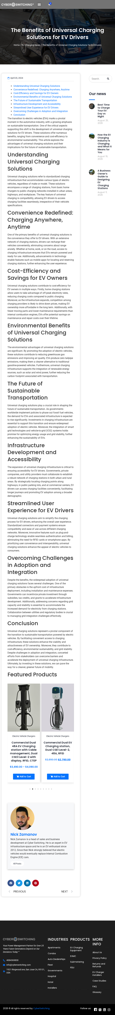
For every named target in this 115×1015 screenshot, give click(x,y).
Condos (52, 953)
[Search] (108, 78)
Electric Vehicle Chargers (28, 736)
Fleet (50, 964)
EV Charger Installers (98, 973)
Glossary (97, 992)
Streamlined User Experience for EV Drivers (35, 107)
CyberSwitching (41, 1008)
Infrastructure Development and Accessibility (37, 104)
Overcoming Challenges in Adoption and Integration (40, 111)
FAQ (95, 986)
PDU (72, 967)
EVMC (73, 956)
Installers (52, 987)
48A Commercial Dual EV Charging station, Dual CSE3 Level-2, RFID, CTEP (62, 748)
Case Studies (99, 980)
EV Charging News (31, 45)
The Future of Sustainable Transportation (35, 100)
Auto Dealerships (56, 959)
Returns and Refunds (99, 965)
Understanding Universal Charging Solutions (36, 86)
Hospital (52, 976)
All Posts (17, 863)
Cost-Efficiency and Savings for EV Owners (35, 93)
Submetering (77, 961)
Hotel (50, 982)
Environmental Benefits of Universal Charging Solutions (42, 96)
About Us (97, 952)
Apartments (54, 947)
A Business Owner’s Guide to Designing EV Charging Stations (104, 179)
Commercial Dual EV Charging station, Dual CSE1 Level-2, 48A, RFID (28, 748)
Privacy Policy (100, 958)
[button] (39, 4)
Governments (55, 970)
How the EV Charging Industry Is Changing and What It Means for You (105, 143)
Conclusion (19, 114)
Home (17, 45)
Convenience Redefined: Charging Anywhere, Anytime (41, 89)
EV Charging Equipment (76, 949)
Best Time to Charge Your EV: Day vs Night (104, 110)
